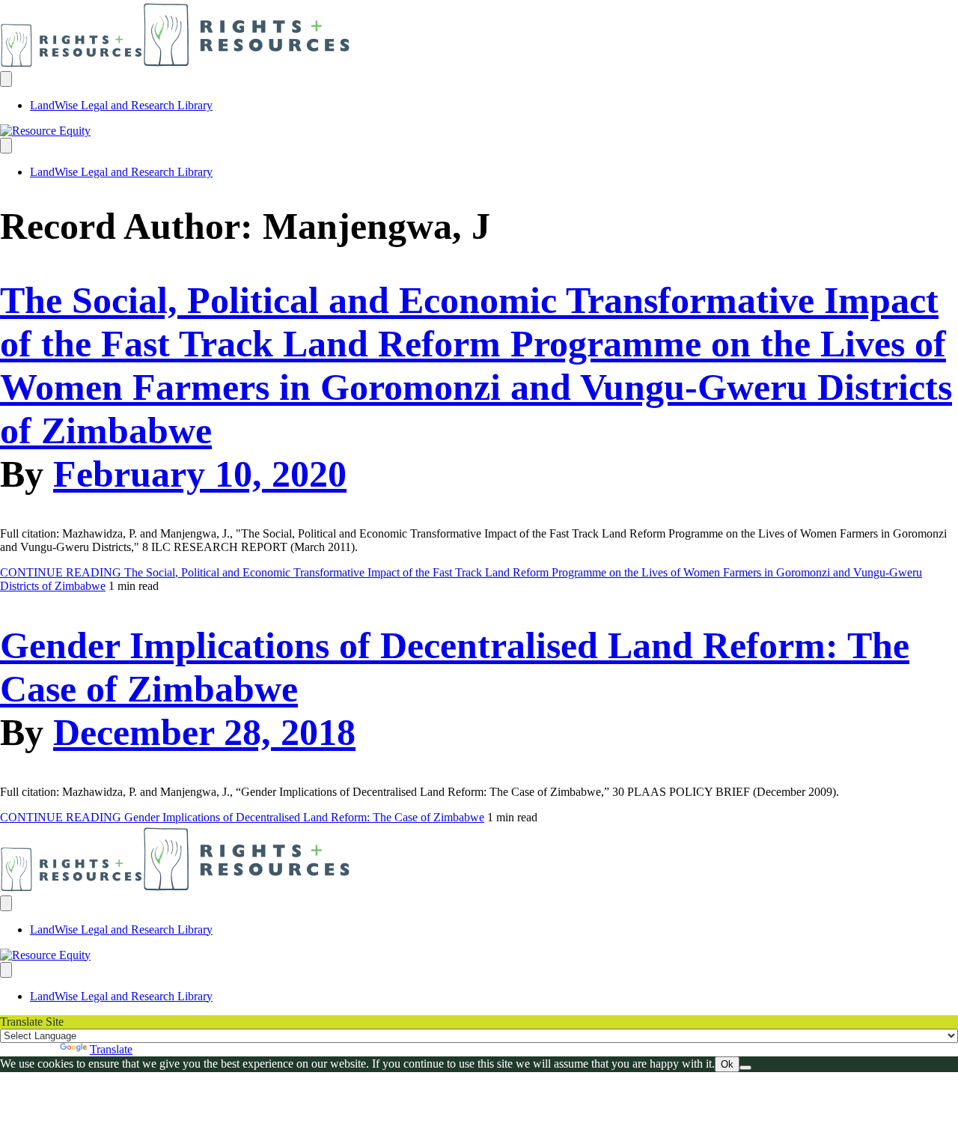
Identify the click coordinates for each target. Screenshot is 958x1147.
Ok (727, 1064)
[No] (745, 1067)
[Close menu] (6, 145)
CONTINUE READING (242, 817)
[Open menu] (6, 79)
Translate (111, 1049)
